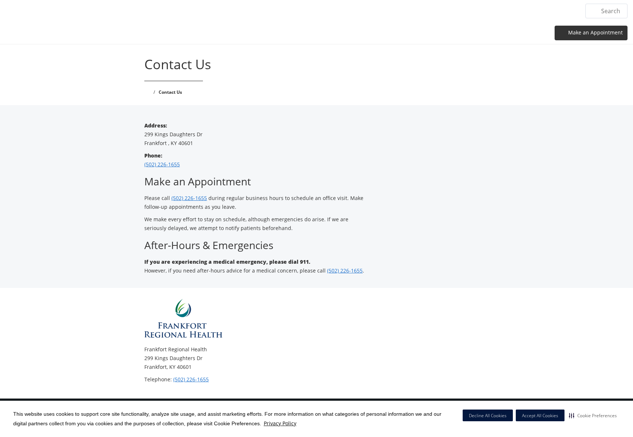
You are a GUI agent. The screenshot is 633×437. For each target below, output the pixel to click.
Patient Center (514, 11)
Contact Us (559, 11)
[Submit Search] (594, 11)
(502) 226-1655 (162, 164)
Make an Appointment (595, 32)
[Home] (353, 10)
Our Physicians (464, 11)
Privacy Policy (280, 423)
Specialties (419, 11)
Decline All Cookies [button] (488, 415)
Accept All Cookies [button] (540, 415)
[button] (592, 415)
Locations (382, 11)
